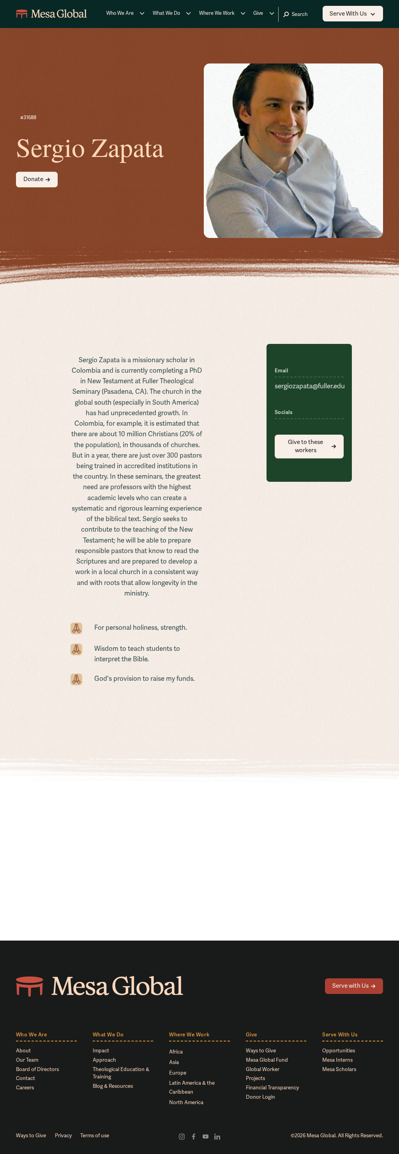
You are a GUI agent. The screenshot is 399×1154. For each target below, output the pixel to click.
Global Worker (262, 1069)
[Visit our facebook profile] (194, 1136)
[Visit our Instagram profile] (181, 1136)
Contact (25, 1078)
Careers (25, 1088)
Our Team (27, 1060)
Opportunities (338, 1051)
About (23, 1051)
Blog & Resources (113, 1086)
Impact (101, 1051)
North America (186, 1102)
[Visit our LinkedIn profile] (217, 1136)
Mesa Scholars (339, 1069)
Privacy (63, 1136)
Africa (176, 1052)
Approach (104, 1060)
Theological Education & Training (121, 1073)
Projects (255, 1078)
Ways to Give (261, 1051)
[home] (51, 13)
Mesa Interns (337, 1060)
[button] (125, 13)
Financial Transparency (272, 1088)
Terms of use (94, 1136)
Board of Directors (37, 1069)
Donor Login (260, 1097)
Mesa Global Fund (267, 1060)
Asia (174, 1062)
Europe (177, 1073)
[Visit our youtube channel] (205, 1136)
